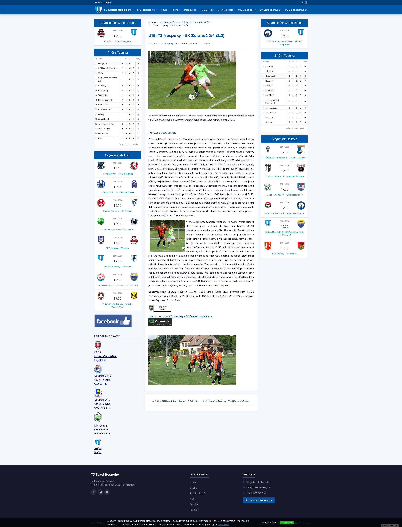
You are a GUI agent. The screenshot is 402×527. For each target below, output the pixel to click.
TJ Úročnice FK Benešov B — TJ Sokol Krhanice (284, 157)
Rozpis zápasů (197, 493)
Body (138, 59)
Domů (153, 22)
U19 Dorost (206, 9)
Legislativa (100, 360)
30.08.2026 (284, 31)
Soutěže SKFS (103, 375)
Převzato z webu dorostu (162, 132)
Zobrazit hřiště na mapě (260, 500)
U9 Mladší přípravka (295, 9)
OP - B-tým (101, 429)
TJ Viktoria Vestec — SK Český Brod (117, 229)
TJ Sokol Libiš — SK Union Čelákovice (117, 192)
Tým (100, 59)
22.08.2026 (117, 163)
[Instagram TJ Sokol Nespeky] (100, 492)
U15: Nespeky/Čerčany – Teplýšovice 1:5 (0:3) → (226, 401)
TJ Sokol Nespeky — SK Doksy (117, 267)
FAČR (97, 352)
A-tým (164, 9)
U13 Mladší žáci (246, 9)
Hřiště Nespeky (105, 2)
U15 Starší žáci (225, 9)
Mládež (193, 488)
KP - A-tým (101, 425)
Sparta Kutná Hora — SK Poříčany (117, 211)
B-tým (175, 9)
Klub (192, 498)
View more (223, 524)
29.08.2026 (117, 31)
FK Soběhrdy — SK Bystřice (284, 254)
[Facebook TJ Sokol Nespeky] (93, 492)
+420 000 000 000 (256, 492)
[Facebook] (302, 2)
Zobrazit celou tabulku (128, 144)
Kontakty (194, 509)
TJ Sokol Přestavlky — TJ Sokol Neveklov (284, 195)
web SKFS (100, 383)
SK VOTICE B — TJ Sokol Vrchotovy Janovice (284, 213)
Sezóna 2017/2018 (169, 22)
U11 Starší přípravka (270, 9)
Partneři (194, 504)
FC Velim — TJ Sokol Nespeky (117, 41)
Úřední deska (102, 380)
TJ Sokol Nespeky (146, 9)
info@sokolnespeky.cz (258, 487)
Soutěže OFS (102, 399)
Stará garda (190, 9)
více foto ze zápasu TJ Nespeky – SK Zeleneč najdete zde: (180, 316)
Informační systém (105, 356)
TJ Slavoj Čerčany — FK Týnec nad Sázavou (284, 176)
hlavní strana (102, 433)
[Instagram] (306, 2)
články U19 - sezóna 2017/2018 (197, 22)
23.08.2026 (284, 221)
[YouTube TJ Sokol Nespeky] (107, 492)
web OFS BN (102, 407)
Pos (96, 59)
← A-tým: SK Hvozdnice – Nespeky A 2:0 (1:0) (175, 401)
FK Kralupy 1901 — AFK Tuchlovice (117, 174)
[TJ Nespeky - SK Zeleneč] (201, 80)
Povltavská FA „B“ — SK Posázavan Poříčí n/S (117, 285)
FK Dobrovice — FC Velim (117, 248)
